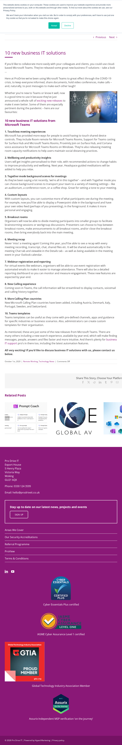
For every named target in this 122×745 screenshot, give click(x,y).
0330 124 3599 (22, 486)
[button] (7, 418)
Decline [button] (67, 25)
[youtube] (12, 571)
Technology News (46, 361)
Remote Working (30, 361)
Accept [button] (54, 25)
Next (112, 37)
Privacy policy (58, 740)
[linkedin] (6, 571)
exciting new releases (49, 100)
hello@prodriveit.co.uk (26, 492)
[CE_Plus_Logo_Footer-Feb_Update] (61, 577)
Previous (101, 37)
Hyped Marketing (42, 740)
